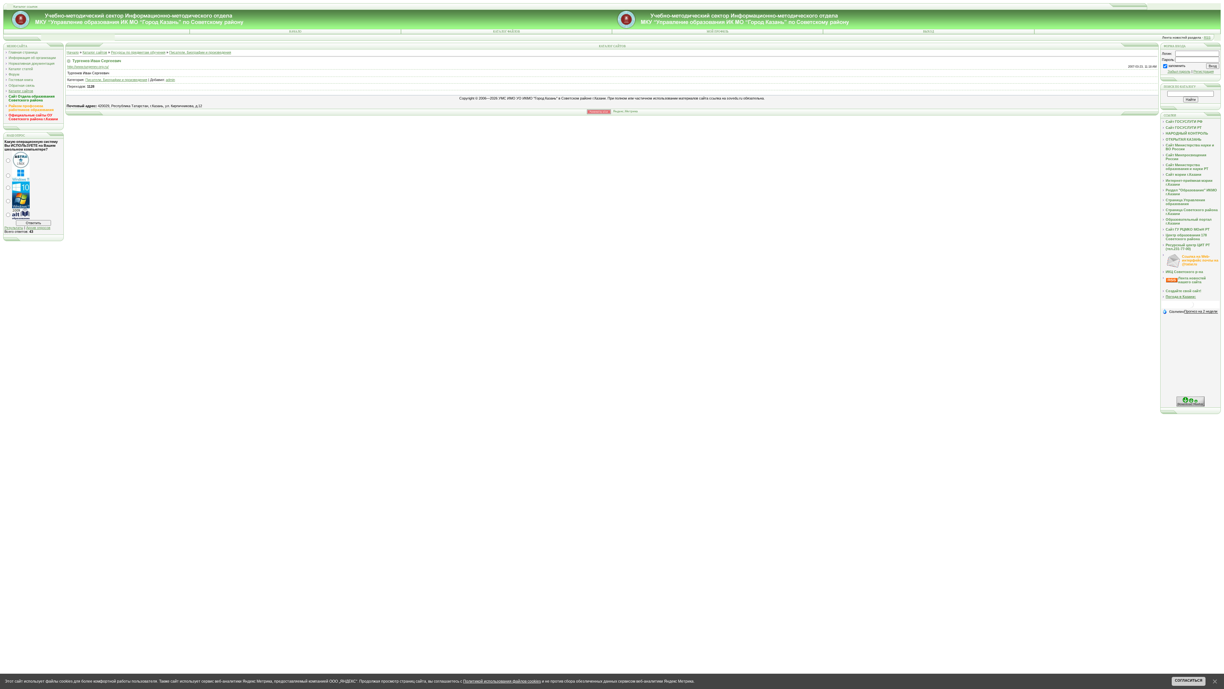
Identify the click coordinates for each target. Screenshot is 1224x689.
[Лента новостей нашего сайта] (1171, 281)
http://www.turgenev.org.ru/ (88, 67)
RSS (1207, 37)
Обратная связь (22, 85)
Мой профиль (717, 31)
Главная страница (23, 52)
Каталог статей (21, 69)
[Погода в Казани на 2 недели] (1201, 311)
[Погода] (1173, 311)
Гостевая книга (21, 80)
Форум (14, 74)
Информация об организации (32, 58)
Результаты (13, 228)
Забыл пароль (1179, 71)
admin (170, 80)
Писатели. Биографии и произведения (200, 52)
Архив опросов (38, 228)
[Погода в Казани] (1190, 307)
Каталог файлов (506, 31)
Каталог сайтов (21, 91)
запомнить (1176, 66)
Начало (295, 31)
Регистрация (1203, 71)
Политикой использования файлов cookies (502, 681)
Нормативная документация (32, 63)
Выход (928, 31)
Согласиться (1188, 680)
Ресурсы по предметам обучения (138, 52)
